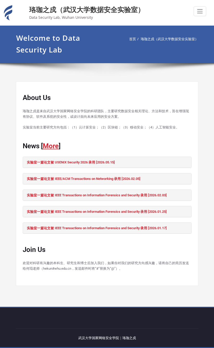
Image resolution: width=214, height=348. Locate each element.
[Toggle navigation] (200, 11)
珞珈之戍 (129, 337)
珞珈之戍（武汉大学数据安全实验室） (87, 9)
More (51, 146)
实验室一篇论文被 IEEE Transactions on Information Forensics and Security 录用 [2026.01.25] (97, 212)
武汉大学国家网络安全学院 (98, 337)
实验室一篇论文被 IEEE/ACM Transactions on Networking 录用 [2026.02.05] (83, 179)
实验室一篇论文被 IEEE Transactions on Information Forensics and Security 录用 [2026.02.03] (97, 195)
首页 (132, 39)
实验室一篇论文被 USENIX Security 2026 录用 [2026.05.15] (71, 162)
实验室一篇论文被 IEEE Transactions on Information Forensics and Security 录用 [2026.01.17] (97, 228)
